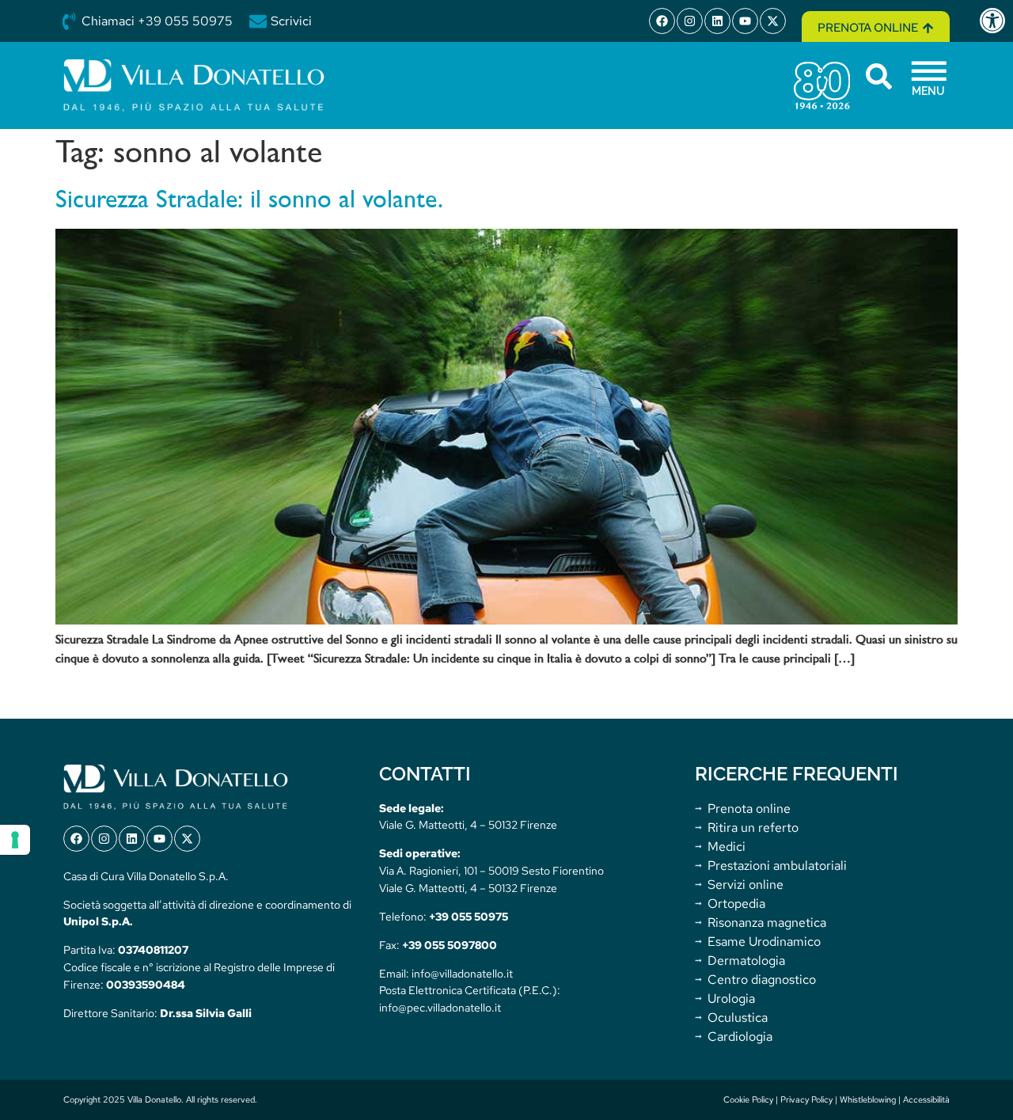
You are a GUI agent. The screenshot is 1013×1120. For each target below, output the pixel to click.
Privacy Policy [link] (806, 1099)
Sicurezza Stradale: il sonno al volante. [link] (249, 201)
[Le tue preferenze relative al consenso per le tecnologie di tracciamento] (15, 840)
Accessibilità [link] (926, 1099)
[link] (995, 20)
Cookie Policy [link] (748, 1099)
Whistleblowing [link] (868, 1099)
